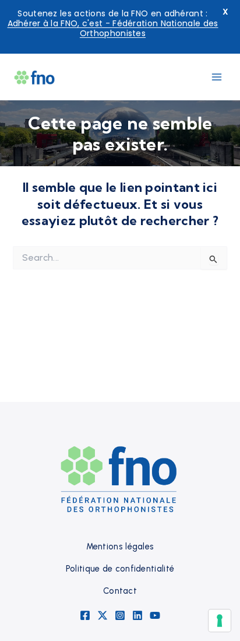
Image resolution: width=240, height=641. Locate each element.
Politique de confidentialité (120, 568)
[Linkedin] (137, 615)
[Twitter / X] (102, 615)
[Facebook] (85, 615)
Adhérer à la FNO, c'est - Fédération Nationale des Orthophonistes (113, 28)
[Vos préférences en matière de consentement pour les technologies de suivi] (220, 621)
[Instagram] (120, 615)
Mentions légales (120, 546)
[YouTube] (155, 615)
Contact (120, 591)
